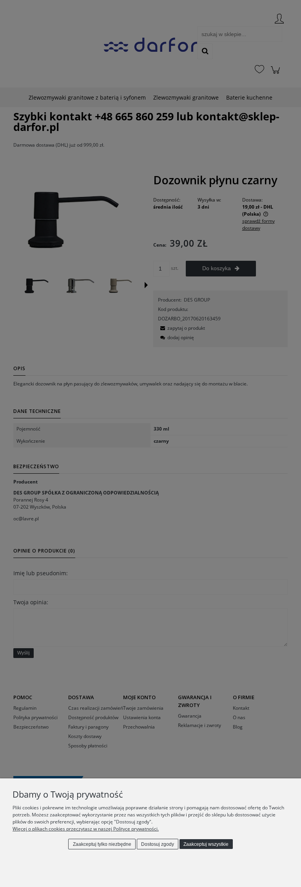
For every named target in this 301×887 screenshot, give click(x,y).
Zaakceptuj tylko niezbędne (102, 844)
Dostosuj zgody (157, 844)
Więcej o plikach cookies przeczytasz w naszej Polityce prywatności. (86, 828)
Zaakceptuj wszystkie (205, 844)
